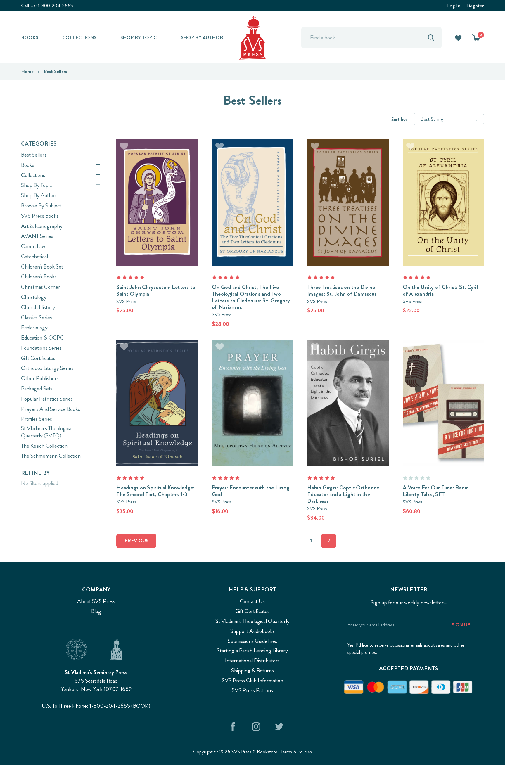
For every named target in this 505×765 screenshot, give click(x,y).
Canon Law (33, 246)
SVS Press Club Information (252, 680)
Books (29, 37)
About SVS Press (96, 601)
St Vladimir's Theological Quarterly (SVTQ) (46, 432)
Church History (38, 307)
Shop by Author (202, 37)
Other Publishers (40, 378)
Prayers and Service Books (50, 409)
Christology (33, 297)
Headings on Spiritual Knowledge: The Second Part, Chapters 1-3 (155, 491)
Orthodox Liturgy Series (47, 368)
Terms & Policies (296, 751)
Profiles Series (36, 419)
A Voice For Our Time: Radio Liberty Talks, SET (436, 491)
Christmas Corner (40, 286)
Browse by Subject (41, 205)
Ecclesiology (34, 327)
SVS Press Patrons (252, 690)
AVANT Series (37, 236)
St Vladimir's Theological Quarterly (252, 621)
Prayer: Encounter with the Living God (250, 491)
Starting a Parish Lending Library (252, 651)
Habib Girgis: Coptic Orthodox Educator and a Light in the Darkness (343, 494)
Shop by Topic (138, 37)
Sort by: (399, 119)
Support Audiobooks (252, 631)
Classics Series (36, 317)
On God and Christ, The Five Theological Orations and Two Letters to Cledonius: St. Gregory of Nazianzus (251, 297)
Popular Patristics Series (47, 398)
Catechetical (34, 256)
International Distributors (252, 660)
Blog (96, 611)
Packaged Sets (37, 388)
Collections (79, 37)
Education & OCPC (42, 337)
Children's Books (39, 276)
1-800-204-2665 (55, 5)
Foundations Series (41, 348)
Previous (136, 540)
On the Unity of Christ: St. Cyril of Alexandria (440, 290)
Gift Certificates (38, 358)
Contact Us (252, 601)
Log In (453, 5)
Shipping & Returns (252, 670)
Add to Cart (157, 193)
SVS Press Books (39, 215)
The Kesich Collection (44, 445)
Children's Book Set (42, 266)
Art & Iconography (42, 226)
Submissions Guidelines (252, 641)
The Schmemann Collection (51, 455)
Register (475, 5)
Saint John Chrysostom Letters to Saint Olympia (155, 290)
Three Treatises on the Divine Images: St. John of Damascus (342, 290)
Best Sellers (33, 154)
